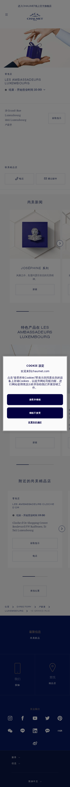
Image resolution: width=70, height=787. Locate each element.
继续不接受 (35, 412)
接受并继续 (35, 399)
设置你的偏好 (35, 422)
